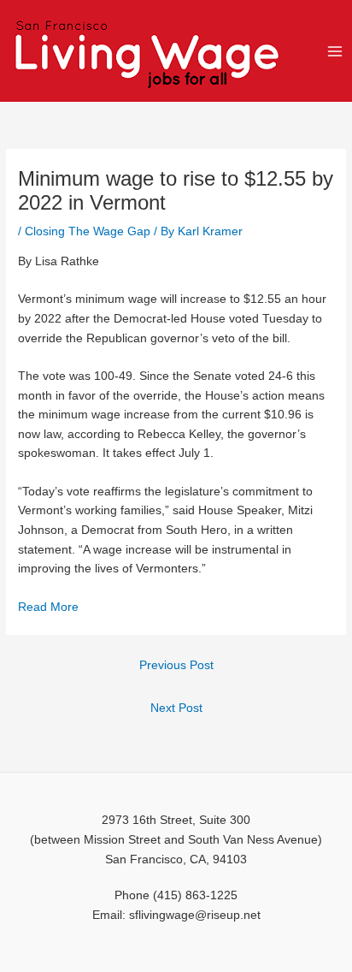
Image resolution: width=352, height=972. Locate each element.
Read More (48, 607)
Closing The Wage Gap (87, 231)
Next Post (176, 708)
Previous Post (176, 665)
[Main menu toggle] (335, 51)
